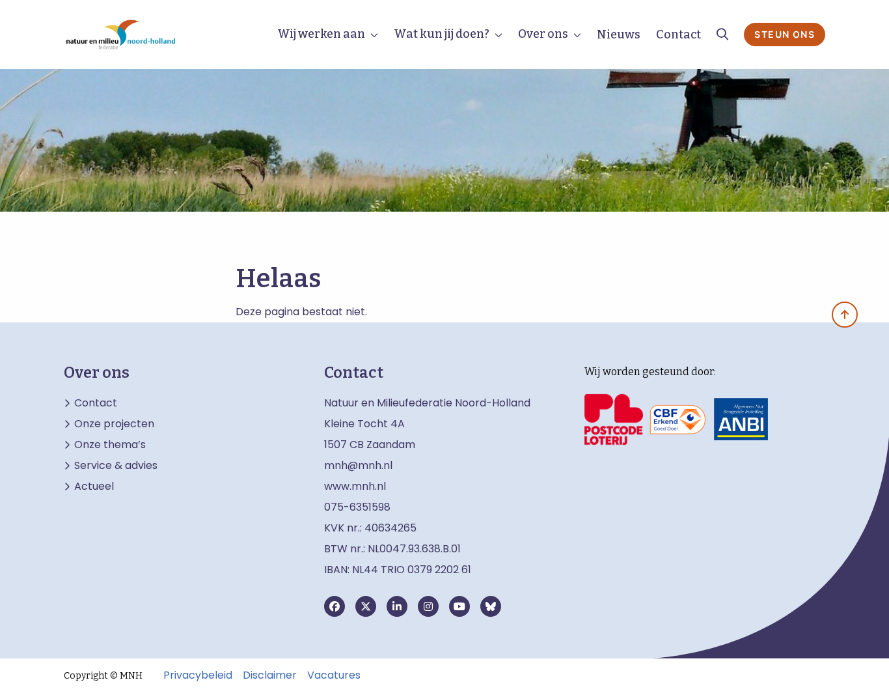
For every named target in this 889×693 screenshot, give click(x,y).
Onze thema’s (110, 445)
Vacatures (334, 675)
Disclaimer (270, 675)
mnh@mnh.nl (358, 465)
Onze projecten (114, 424)
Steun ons (784, 34)
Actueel (94, 486)
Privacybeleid (197, 675)
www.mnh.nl (356, 486)
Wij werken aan (321, 34)
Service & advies (115, 465)
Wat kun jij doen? (441, 34)
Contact (678, 34)
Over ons (543, 34)
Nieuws (618, 34)
